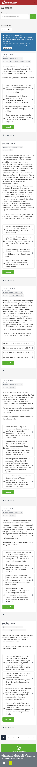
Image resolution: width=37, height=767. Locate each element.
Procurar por (5, 13)
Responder (8, 127)
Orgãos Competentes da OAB (17, 630)
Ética (11, 150)
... (28, 737)
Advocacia (12, 387)
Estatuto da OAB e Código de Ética (13, 58)
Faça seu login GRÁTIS (18, 752)
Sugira (6, 61)
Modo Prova (7, 48)
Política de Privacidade (14, 758)
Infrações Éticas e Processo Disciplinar (20, 61)
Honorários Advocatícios (16, 295)
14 (33, 737)
